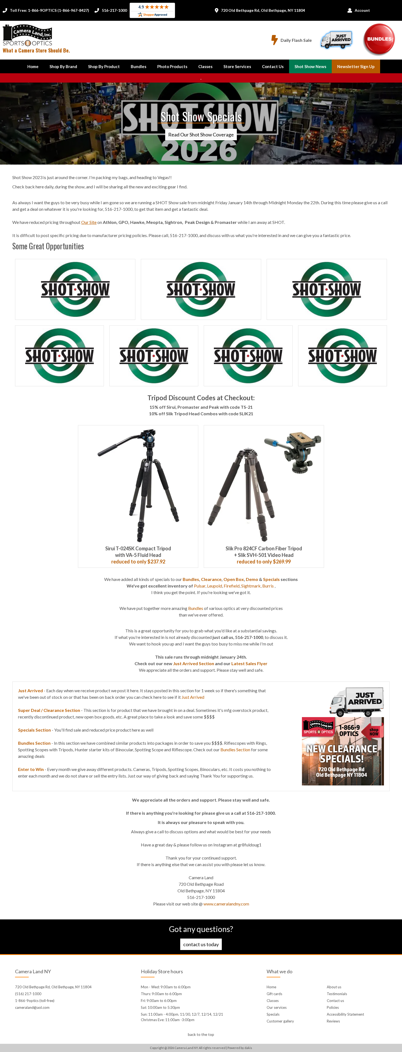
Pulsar (199, 585)
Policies (333, 1007)
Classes (205, 66)
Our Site (89, 222)
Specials (273, 1014)
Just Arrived (193, 697)
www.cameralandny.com (226, 903)
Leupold (214, 585)
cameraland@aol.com (32, 1007)
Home (33, 66)
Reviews (333, 1021)
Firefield (232, 585)
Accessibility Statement (345, 1014)
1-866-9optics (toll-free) (34, 1000)
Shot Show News (310, 66)
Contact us (335, 1000)
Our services (277, 1007)
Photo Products (172, 66)
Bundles (138, 66)
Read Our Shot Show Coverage (201, 135)
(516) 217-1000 (28, 994)
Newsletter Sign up (356, 66)
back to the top (201, 1034)
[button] (63, 66)
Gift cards (274, 994)
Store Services (237, 66)
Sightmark (251, 585)
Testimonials (337, 994)
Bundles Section (235, 749)
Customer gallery (280, 1021)
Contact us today (201, 944)
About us (334, 987)
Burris (268, 585)
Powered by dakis (240, 1048)
